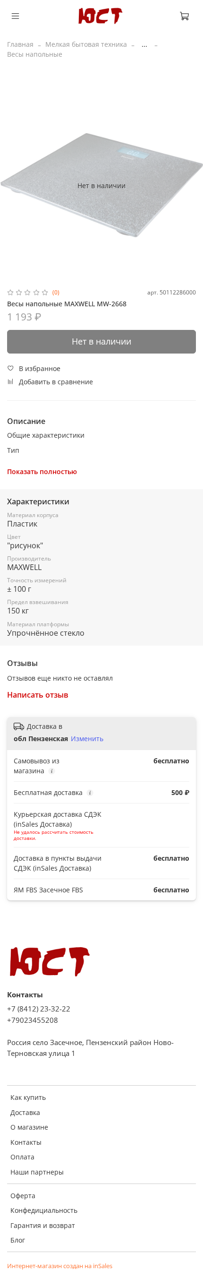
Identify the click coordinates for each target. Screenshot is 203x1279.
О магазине (29, 1127)
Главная (20, 44)
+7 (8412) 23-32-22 (38, 1009)
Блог (17, 1240)
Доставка (25, 1112)
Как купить (28, 1097)
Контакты (26, 1142)
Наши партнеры (37, 1171)
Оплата (22, 1156)
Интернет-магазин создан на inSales (59, 1266)
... (144, 44)
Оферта (22, 1195)
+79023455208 (32, 1020)
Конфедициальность (43, 1210)
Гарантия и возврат (42, 1225)
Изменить (87, 739)
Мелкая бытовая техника (86, 44)
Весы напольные (34, 54)
